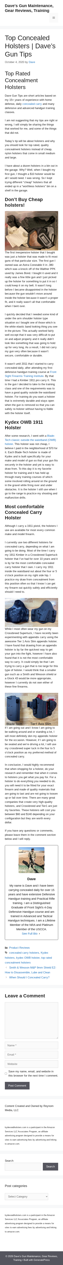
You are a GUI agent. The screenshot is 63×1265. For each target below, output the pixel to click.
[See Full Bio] (39, 934)
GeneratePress (42, 1260)
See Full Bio (29, 933)
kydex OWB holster (28, 957)
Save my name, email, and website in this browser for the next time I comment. (33, 1073)
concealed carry (32, 103)
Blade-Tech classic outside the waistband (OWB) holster (30, 440)
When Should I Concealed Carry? (29, 977)
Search (9, 1160)
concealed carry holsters (24, 952)
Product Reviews (19, 947)
